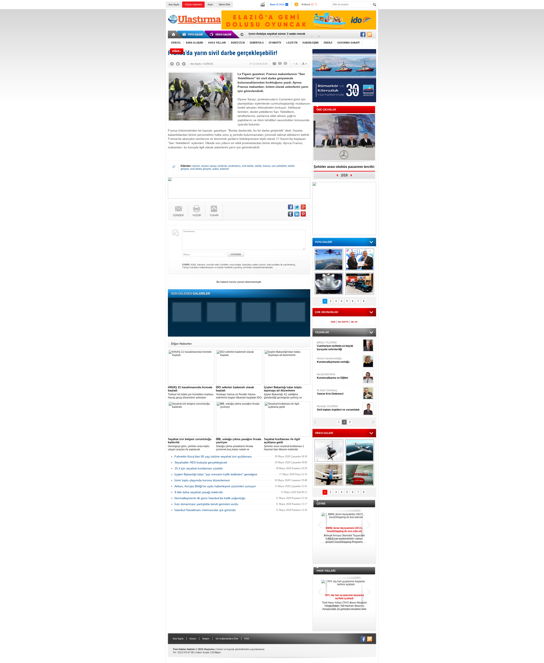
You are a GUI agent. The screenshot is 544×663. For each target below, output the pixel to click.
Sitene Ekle (224, 4)
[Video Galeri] (221, 34)
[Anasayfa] (174, 34)
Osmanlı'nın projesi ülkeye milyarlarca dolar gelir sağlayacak (289, 34)
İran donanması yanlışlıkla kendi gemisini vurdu (206, 504)
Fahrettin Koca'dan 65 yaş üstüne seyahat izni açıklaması (213, 456)
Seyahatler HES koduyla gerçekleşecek (200, 462)
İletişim (205, 638)
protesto (222, 165)
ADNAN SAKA (329, 376)
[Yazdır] (286, 64)
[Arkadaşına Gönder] (280, 64)
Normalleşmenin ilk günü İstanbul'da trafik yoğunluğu (209, 498)
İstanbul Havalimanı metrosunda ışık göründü (205, 510)
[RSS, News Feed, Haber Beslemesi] (369, 34)
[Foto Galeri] (193, 34)
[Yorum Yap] (274, 64)
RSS (246, 638)
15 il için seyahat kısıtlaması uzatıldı (198, 468)
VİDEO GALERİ (324, 433)
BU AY (354, 322)
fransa (266, 165)
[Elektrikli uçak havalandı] (359, 450)
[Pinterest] (303, 214)
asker (215, 168)
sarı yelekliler (279, 165)
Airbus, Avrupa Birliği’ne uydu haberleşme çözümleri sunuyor (215, 486)
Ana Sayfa (174, 4)
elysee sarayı (209, 165)
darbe (258, 165)
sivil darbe (248, 165)
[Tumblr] (290, 214)
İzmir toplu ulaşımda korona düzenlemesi (202, 480)
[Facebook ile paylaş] (363, 34)
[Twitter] (178, 64)
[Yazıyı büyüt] (304, 64)
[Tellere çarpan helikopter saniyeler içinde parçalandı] (328, 450)
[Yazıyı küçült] (295, 64)
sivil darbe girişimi (200, 168)
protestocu (234, 165)
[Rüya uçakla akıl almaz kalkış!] (328, 475)
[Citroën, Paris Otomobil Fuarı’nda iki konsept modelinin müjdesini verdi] (359, 284)
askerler (224, 168)
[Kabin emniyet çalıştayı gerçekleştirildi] (359, 259)
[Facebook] (172, 64)
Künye (193, 638)
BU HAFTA (343, 322)
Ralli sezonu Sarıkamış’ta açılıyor (344, 167)
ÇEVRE (321, 503)
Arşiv (210, 4)
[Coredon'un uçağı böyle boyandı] (359, 475)
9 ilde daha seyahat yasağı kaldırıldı (198, 492)
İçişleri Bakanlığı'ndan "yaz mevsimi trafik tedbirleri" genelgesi (215, 474)
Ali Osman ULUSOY (328, 344)
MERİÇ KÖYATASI (327, 392)
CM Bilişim (215, 652)
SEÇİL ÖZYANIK (326, 360)
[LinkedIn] (296, 214)
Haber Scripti (202, 652)
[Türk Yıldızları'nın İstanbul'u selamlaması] (328, 259)
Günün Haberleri (193, 4)
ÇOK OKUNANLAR (326, 312)
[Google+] (184, 64)
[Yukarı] (214, 210)
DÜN (333, 322)
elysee (196, 165)
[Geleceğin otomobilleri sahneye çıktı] (328, 284)
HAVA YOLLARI (326, 570)
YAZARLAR (322, 332)
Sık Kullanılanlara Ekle (226, 638)
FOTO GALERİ (323, 242)
